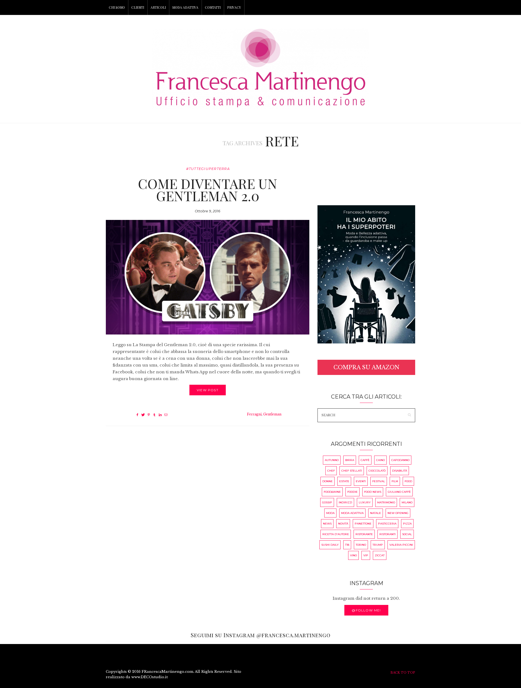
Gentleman (272, 414)
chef (331, 470)
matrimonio (386, 502)
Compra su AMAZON (366, 367)
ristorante (364, 534)
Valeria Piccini (401, 545)
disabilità (399, 470)
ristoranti (387, 534)
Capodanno (400, 460)
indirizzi (345, 502)
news (327, 523)
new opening (397, 513)
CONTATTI (213, 7)
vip (365, 555)
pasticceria (387, 523)
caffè (365, 460)
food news (372, 492)
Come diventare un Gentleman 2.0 (207, 189)
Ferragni (254, 414)
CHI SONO (117, 7)
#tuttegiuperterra (208, 169)
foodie (352, 492)
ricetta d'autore (335, 534)
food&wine (332, 492)
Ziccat (380, 555)
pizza (407, 523)
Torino (361, 545)
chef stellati (351, 470)
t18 (347, 545)
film (395, 481)
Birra (349, 460)
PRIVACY (234, 7)
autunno (332, 460)
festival (378, 481)
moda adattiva (352, 513)
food (408, 481)
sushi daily (330, 545)
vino (353, 555)
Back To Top (402, 672)
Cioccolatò (377, 470)
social (407, 534)
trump (378, 545)
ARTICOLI (158, 7)
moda (330, 513)
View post (207, 390)
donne (327, 481)
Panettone (363, 523)
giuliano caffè (399, 492)
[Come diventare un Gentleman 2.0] (207, 277)
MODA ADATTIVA (185, 7)
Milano (407, 502)
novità (343, 523)
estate (344, 481)
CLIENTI (137, 7)
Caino (380, 460)
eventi (361, 481)
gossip (327, 502)
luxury (365, 502)
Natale (375, 513)
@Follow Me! (366, 610)
